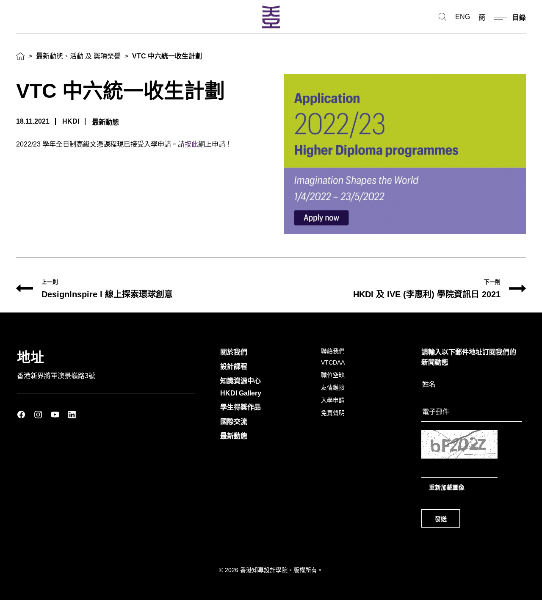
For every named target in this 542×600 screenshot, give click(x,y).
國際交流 (233, 421)
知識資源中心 (240, 380)
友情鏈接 (333, 387)
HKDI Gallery (240, 393)
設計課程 (233, 366)
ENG (462, 16)
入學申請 (333, 400)
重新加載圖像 (447, 487)
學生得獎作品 (240, 407)
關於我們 (233, 352)
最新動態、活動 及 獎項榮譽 (78, 56)
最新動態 (233, 436)
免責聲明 (333, 412)
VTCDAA (333, 362)
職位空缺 (333, 374)
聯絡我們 (333, 351)
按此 (191, 144)
